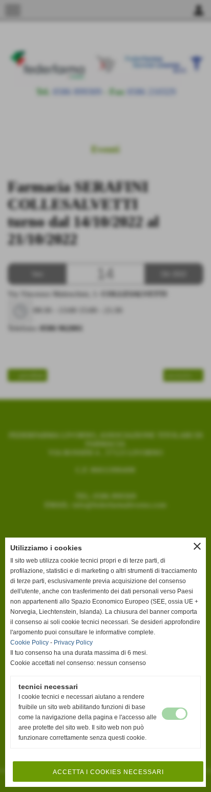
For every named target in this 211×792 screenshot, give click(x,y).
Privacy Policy (73, 642)
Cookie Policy (29, 642)
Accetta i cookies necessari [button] (108, 772)
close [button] (197, 546)
